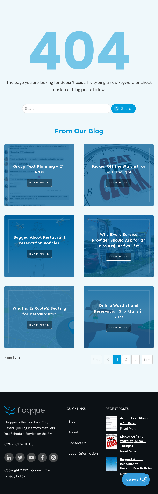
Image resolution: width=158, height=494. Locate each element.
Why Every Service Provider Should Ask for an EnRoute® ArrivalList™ (119, 240)
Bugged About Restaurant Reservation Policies (136, 463)
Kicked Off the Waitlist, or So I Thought (133, 441)
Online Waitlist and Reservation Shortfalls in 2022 (119, 311)
